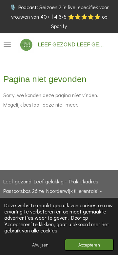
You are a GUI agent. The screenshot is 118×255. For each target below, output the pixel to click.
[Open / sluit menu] (7, 44)
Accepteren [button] (89, 245)
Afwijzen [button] (40, 245)
